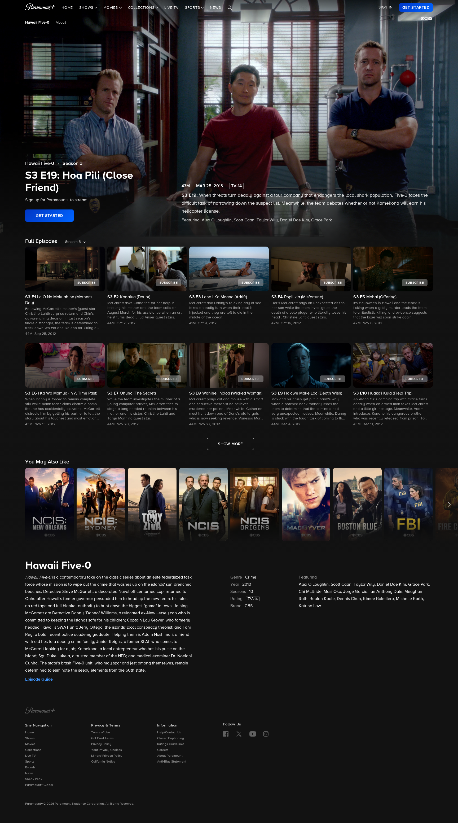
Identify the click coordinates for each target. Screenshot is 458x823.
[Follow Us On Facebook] (225, 734)
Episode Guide (39, 679)
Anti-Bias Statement (171, 761)
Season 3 (72, 163)
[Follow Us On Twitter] (239, 734)
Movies (30, 744)
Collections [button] (142, 8)
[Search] (229, 7)
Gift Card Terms (102, 738)
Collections (33, 750)
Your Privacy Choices (106, 750)
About (61, 22)
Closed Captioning (170, 738)
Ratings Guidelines (170, 744)
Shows (30, 738)
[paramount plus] (40, 7)
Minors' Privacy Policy (106, 756)
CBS (249, 606)
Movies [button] (111, 8)
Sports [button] (193, 8)
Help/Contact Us (169, 732)
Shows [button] (87, 8)
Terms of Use (100, 732)
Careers (163, 750)
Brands (30, 767)
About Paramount (170, 756)
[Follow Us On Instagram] (265, 734)
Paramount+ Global (39, 785)
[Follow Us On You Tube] (252, 734)
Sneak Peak (33, 779)
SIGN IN (385, 7)
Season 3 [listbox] (73, 242)
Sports (29, 761)
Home (67, 8)
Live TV (171, 8)
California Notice (103, 761)
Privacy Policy (101, 744)
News (215, 8)
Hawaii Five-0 (37, 22)
